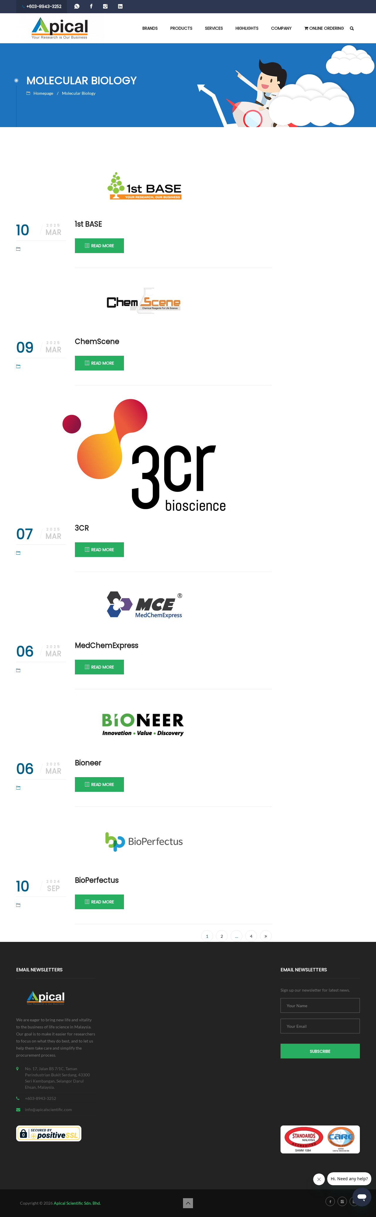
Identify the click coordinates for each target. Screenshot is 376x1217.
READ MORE (102, 246)
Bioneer (88, 763)
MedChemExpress (106, 645)
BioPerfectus (97, 880)
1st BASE (88, 224)
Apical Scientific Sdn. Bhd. (77, 1203)
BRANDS (150, 28)
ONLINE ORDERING (326, 28)
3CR (82, 528)
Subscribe (320, 1051)
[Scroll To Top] (188, 1203)
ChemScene (97, 341)
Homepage (43, 93)
